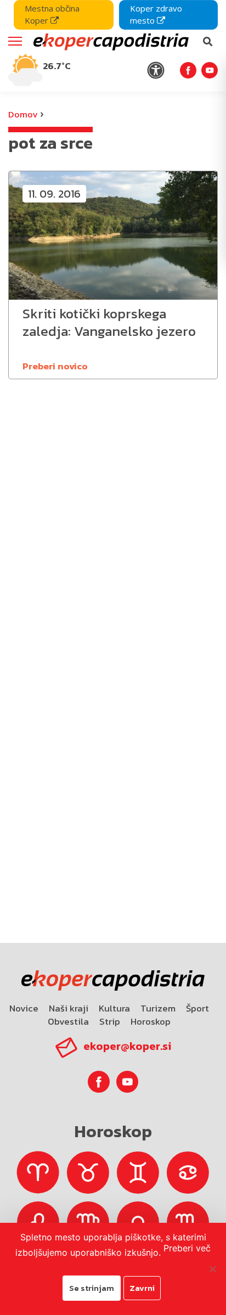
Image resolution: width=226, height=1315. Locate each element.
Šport (197, 1008)
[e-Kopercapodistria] (109, 42)
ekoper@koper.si (127, 1046)
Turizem (158, 1008)
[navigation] (113, 46)
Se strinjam (91, 1288)
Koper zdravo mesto (156, 14)
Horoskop (151, 1021)
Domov (22, 114)
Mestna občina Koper (52, 14)
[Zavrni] (212, 1268)
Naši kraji (68, 1008)
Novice (23, 1008)
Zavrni (142, 1288)
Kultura (114, 1008)
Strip (109, 1021)
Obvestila (68, 1021)
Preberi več (187, 1248)
